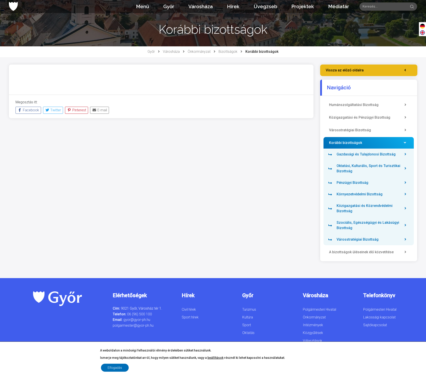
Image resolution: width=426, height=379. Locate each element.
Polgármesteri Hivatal (319, 309)
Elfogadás (115, 367)
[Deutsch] (422, 26)
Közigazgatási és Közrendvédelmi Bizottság (364, 208)
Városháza (200, 6)
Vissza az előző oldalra (345, 70)
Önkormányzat (199, 51)
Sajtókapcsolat (375, 325)
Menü (142, 6)
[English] (422, 32)
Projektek (302, 6)
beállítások (215, 357)
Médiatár (338, 6)
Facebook (30, 110)
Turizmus (249, 309)
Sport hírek (190, 317)
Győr (168, 6)
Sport (246, 325)
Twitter (55, 110)
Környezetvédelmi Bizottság (360, 194)
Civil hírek (189, 309)
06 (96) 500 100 (139, 314)
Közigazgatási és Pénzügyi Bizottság (359, 117)
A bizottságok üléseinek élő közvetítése (361, 252)
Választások (312, 341)
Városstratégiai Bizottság (350, 130)
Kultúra (247, 317)
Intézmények (313, 325)
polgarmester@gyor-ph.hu (133, 325)
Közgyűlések (313, 333)
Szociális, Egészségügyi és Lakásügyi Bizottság (368, 225)
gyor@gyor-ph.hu (136, 320)
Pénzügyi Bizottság (352, 183)
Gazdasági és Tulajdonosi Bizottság (366, 154)
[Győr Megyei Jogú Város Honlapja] (13, 6)
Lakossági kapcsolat (379, 317)
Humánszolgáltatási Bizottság (354, 105)
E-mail (102, 110)
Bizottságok (228, 51)
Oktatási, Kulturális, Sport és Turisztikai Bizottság (368, 168)
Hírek (233, 6)
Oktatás (248, 333)
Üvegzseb (265, 6)
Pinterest (78, 110)
